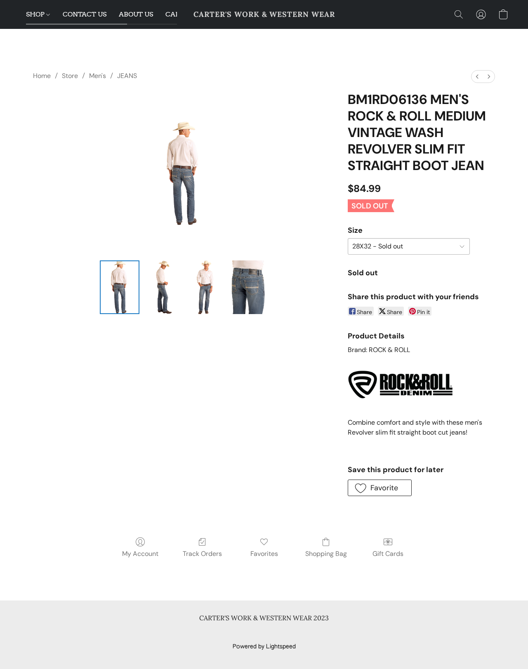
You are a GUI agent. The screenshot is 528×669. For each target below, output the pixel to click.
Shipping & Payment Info (257, 633)
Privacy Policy (197, 633)
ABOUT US (136, 14)
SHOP (36, 14)
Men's (97, 75)
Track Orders (202, 553)
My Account (140, 553)
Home (42, 75)
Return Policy (315, 633)
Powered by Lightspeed (264, 647)
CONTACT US (84, 14)
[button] (264, 14)
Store (70, 75)
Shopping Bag (326, 553)
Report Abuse (393, 633)
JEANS (127, 75)
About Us (353, 633)
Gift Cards (387, 553)
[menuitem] (477, 77)
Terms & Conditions (144, 633)
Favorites (264, 553)
